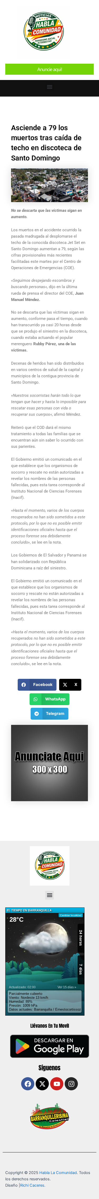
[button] (49, 87)
